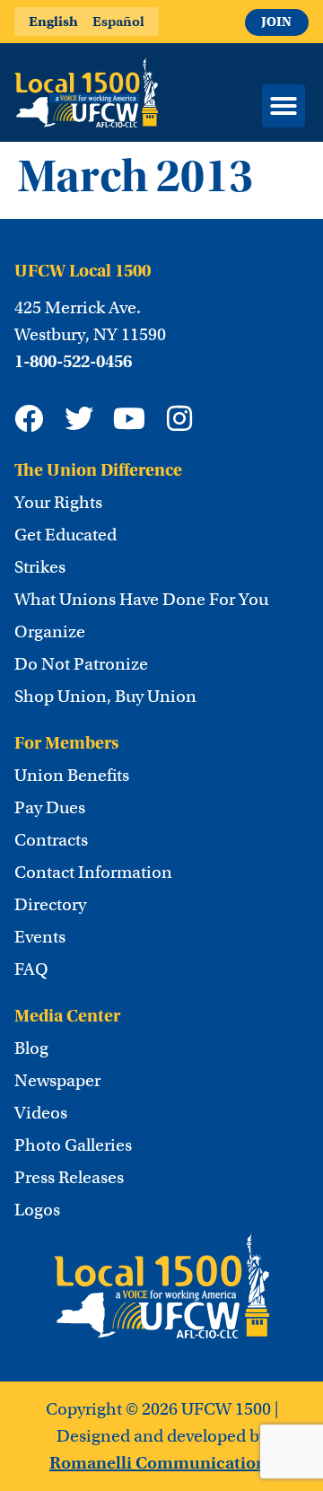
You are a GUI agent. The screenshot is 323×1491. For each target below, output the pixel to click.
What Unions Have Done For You (141, 600)
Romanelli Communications (161, 1462)
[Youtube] (129, 418)
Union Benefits (71, 776)
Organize (49, 632)
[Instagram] (179, 418)
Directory (50, 905)
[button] (283, 105)
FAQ (31, 969)
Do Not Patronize (81, 664)
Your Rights (58, 503)
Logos (37, 1210)
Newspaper (57, 1081)
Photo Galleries (73, 1145)
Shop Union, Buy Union (105, 697)
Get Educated (65, 535)
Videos (40, 1113)
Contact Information (93, 872)
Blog (31, 1048)
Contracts (51, 840)
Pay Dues (49, 808)
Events (39, 937)
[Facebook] (28, 418)
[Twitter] (79, 418)
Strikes (39, 567)
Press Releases (69, 1178)
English (53, 21)
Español (118, 21)
